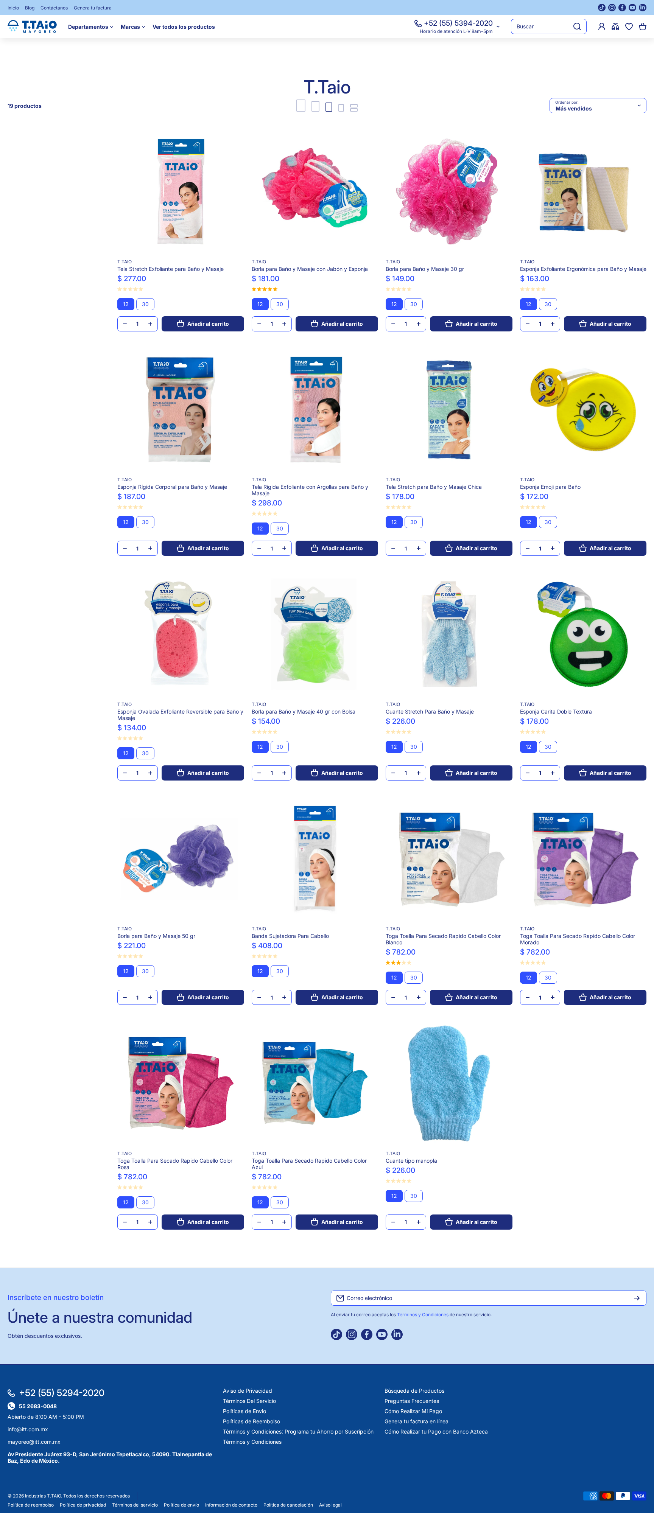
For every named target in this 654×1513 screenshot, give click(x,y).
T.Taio (124, 261)
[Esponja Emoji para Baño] (583, 410)
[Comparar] (615, 26)
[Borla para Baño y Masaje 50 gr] (180, 859)
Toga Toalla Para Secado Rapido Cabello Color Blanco (443, 939)
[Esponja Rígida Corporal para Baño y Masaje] (180, 410)
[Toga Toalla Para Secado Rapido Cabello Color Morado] (583, 859)
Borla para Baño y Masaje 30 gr (425, 269)
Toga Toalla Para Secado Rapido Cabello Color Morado (577, 939)
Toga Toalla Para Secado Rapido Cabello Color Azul (309, 1163)
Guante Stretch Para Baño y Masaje (430, 711)
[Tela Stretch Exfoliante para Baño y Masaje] (180, 191)
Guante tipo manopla (411, 1160)
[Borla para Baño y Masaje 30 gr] (449, 191)
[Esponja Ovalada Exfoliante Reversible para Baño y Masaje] (180, 634)
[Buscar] (577, 26)
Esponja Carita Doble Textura (556, 711)
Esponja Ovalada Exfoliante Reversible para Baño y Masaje (180, 714)
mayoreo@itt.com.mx (34, 1441)
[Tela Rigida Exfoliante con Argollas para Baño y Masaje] (315, 410)
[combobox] (549, 26)
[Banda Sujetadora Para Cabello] (315, 859)
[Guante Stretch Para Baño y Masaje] (449, 634)
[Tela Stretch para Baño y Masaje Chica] (449, 410)
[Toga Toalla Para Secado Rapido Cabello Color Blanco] (449, 859)
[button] (642, 26)
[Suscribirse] (637, 1298)
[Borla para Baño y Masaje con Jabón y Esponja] (315, 191)
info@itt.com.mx (28, 1429)
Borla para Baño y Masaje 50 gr (156, 936)
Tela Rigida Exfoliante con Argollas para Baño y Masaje (310, 490)
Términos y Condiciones (423, 1314)
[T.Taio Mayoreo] (32, 26)
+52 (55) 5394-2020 (458, 23)
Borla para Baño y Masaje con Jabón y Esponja (310, 269)
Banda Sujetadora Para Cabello (290, 936)
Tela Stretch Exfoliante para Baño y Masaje (170, 269)
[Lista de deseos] (629, 26)
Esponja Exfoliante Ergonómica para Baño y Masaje (583, 269)
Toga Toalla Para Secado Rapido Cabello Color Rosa (174, 1163)
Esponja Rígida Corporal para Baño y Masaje (172, 487)
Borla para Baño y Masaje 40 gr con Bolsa (303, 711)
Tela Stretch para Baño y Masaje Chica (434, 487)
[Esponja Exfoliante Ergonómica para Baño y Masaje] (583, 191)
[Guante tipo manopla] (449, 1083)
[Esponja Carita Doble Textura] (583, 634)
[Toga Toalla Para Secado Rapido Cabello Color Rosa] (180, 1083)
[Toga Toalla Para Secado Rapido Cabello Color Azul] (315, 1083)
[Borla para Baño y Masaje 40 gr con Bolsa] (315, 634)
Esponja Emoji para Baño (550, 487)
